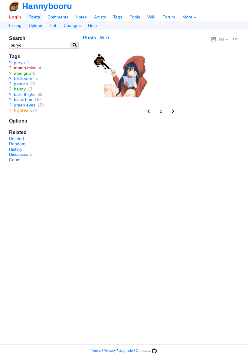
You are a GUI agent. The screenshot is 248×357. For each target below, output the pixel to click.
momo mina (25, 67)
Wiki (151, 17)
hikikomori (23, 78)
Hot (53, 25)
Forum (168, 17)
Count (15, 159)
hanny (20, 89)
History (15, 149)
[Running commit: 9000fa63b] (154, 351)
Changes (72, 25)
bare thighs (24, 94)
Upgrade (126, 351)
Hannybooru (47, 6)
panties (21, 83)
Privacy (110, 351)
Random (17, 143)
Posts (34, 17)
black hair (23, 99)
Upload (35, 25)
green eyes (24, 105)
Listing (15, 25)
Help (92, 25)
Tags (117, 17)
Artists (100, 17)
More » (189, 17)
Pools (134, 17)
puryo (19, 62)
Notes (81, 17)
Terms (96, 351)
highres (21, 110)
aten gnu (22, 73)
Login (15, 17)
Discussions (20, 154)
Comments (57, 17)
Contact (142, 351)
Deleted (16, 138)
